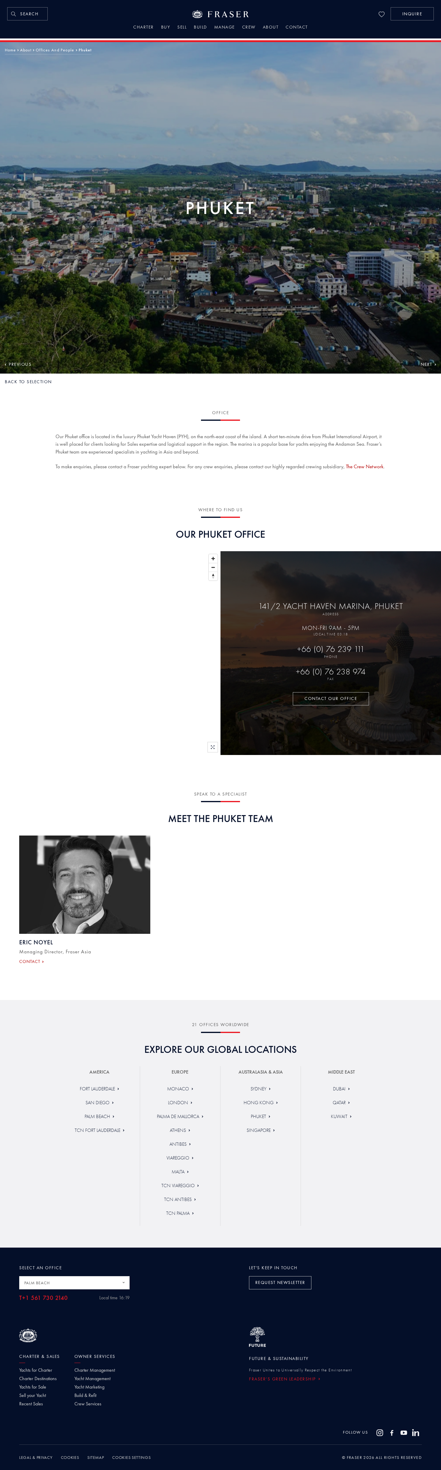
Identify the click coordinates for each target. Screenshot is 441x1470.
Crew (249, 27)
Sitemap (95, 1457)
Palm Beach (97, 1116)
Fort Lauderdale (97, 1089)
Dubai (339, 1089)
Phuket (258, 1116)
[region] (110, 653)
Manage (224, 27)
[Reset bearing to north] (213, 576)
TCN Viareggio (178, 1185)
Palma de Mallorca (178, 1116)
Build (200, 27)
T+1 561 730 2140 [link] (43, 1298)
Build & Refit (85, 1395)
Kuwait (339, 1116)
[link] (27, 13)
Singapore (259, 1130)
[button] (412, 13)
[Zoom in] (213, 558)
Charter (143, 27)
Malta (178, 1172)
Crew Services (87, 1403)
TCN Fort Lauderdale (97, 1130)
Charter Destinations (38, 1378)
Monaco (178, 1089)
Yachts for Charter (35, 1370)
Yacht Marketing (89, 1387)
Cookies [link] (70, 1457)
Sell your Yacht (32, 1395)
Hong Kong (259, 1102)
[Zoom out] (213, 567)
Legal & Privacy (35, 1457)
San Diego (98, 1102)
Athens (178, 1130)
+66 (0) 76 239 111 (331, 649)
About (271, 27)
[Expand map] (213, 747)
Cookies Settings (131, 1457)
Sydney (258, 1089)
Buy (165, 27)
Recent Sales (31, 1403)
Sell (182, 27)
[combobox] (74, 1282)
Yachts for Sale (32, 1387)
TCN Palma (178, 1213)
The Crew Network (364, 466)
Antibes (178, 1144)
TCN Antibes (178, 1199)
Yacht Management (92, 1378)
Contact (297, 27)
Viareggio (177, 1158)
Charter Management (94, 1370)
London (178, 1102)
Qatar (339, 1102)
